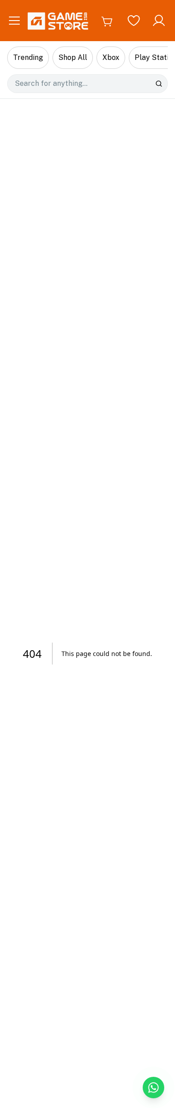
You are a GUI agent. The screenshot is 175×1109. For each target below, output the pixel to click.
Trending (28, 57)
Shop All (72, 57)
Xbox (110, 57)
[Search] (158, 83)
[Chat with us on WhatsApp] (153, 1087)
